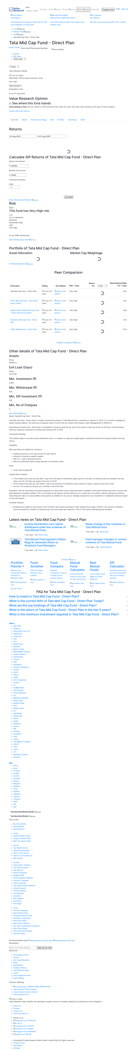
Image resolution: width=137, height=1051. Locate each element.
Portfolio (43, 9)
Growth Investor (19, 888)
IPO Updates (18, 898)
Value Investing (19, 883)
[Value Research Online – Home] (16, 9)
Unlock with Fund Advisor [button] (19, 111)
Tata (15, 34)
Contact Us (18, 1011)
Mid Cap (16, 56)
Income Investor (19, 891)
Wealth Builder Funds (21, 836)
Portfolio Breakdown (17, 264)
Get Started (18, 870)
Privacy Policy (19, 1043)
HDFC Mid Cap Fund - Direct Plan (24, 301)
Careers (16, 1008)
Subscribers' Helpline (21, 865)
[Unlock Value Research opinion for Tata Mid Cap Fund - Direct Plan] (61, 292)
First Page (17, 903)
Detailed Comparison (65, 343)
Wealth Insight (32, 11)
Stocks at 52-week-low (22, 855)
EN (117, 9)
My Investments (19, 824)
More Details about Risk (19, 240)
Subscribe (95, 9)
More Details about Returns (20, 200)
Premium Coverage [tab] (39, 120)
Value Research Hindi (21, 975)
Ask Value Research (21, 960)
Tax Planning (18, 893)
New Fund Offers (20, 921)
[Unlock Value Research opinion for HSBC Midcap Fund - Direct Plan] (61, 330)
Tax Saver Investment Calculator (26, 926)
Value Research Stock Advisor (25, 992)
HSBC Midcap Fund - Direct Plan (23, 329)
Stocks (65, 9)
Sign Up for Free (44, 948)
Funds (51, 9)
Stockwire (17, 901)
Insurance (17, 896)
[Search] (107, 9)
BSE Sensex (18, 858)
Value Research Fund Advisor (25, 989)
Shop (15, 962)
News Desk (43, 535)
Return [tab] (24, 120)
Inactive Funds (19, 933)
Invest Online (14, 47)
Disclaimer (17, 1045)
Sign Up (124, 9)
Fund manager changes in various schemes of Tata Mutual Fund (106, 541)
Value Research (106, 547)
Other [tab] (82, 120)
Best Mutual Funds (20, 913)
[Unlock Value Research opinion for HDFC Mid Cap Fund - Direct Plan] (61, 302)
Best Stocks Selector (21, 923)
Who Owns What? (20, 928)
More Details (14, 413)
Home (15, 29)
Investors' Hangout (21, 880)
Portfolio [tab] (60, 120)
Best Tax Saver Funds (22, 841)
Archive (16, 862)
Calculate (68, 197)
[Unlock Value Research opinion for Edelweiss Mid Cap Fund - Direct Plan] (61, 321)
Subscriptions (18, 829)
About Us (17, 1006)
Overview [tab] (15, 120)
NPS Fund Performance (22, 931)
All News (65, 559)
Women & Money (20, 873)
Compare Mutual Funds (22, 915)
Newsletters (18, 965)
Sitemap (16, 1048)
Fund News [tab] (72, 120)
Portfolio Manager (20, 910)
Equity (16, 54)
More (79, 9)
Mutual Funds (18, 32)
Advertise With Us (20, 1013)
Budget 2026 (18, 875)
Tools (15, 908)
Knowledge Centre (20, 955)
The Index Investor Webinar (24, 885)
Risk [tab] (52, 120)
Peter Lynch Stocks (21, 853)
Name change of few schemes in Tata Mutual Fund (105, 526)
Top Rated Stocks (20, 848)
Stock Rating (18, 978)
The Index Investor (20, 867)
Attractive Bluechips (21, 850)
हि (119, 9)
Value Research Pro (21, 994)
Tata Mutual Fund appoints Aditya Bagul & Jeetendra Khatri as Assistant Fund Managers (45, 542)
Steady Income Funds (22, 838)
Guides (16, 957)
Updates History (20, 968)
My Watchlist (18, 826)
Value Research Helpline (23, 878)
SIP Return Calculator (22, 918)
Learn (15, 973)
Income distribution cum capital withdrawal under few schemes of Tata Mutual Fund (45, 527)
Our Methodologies (21, 970)
